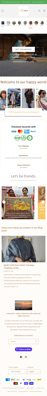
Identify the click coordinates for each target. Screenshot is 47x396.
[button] (2, 10)
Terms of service (12, 391)
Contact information (36, 391)
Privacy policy (40, 388)
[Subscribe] (36, 341)
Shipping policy (23, 391)
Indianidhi (10, 388)
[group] (18, 202)
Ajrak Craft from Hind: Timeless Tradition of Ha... (19, 266)
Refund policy (30, 388)
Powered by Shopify (19, 388)
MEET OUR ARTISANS (23, 49)
